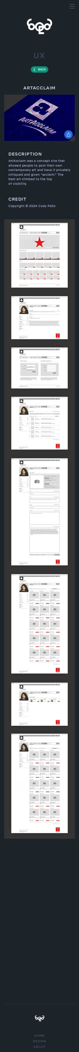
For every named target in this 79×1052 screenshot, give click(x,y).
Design (39, 1041)
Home (39, 1036)
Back (42, 69)
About (39, 1047)
